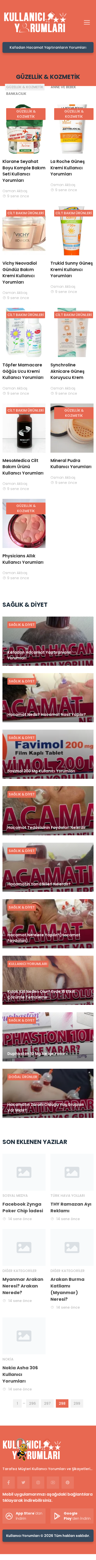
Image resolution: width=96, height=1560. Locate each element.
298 (62, 1403)
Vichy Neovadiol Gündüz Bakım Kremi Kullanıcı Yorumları (19, 272)
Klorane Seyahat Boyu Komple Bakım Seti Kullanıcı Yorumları (24, 171)
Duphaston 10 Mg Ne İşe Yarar (36, 1053)
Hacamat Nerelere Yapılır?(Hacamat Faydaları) (43, 937)
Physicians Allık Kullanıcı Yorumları (23, 559)
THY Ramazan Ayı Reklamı (70, 1207)
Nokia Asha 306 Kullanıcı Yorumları (20, 1374)
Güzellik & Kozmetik (24, 87)
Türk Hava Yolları (67, 1195)
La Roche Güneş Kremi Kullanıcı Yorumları (67, 168)
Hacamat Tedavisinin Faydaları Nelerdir (46, 827)
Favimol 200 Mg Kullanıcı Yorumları (41, 771)
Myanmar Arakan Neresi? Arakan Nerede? (22, 1286)
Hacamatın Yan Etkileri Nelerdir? (39, 884)
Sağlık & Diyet (22, 624)
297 (47, 1403)
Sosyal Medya (15, 1195)
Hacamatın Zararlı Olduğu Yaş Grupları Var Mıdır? (45, 1107)
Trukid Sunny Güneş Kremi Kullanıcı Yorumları (71, 269)
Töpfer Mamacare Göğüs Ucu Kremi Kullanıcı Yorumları (23, 371)
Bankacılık (16, 93)
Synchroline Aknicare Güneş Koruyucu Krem (67, 371)
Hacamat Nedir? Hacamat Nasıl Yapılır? (46, 714)
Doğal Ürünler (23, 1076)
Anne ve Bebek (63, 87)
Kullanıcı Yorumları (28, 963)
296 (32, 1403)
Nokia (8, 1359)
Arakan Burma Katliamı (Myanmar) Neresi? (67, 1289)
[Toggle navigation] (87, 22)
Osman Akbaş (14, 190)
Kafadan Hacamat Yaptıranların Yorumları (48, 47)
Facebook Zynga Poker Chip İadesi (22, 1207)
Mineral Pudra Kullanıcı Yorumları (71, 464)
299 (77, 1403)
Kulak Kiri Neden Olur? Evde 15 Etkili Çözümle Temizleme (41, 994)
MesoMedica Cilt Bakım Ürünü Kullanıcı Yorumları (23, 467)
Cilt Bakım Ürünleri (25, 213)
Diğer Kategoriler (19, 1270)
